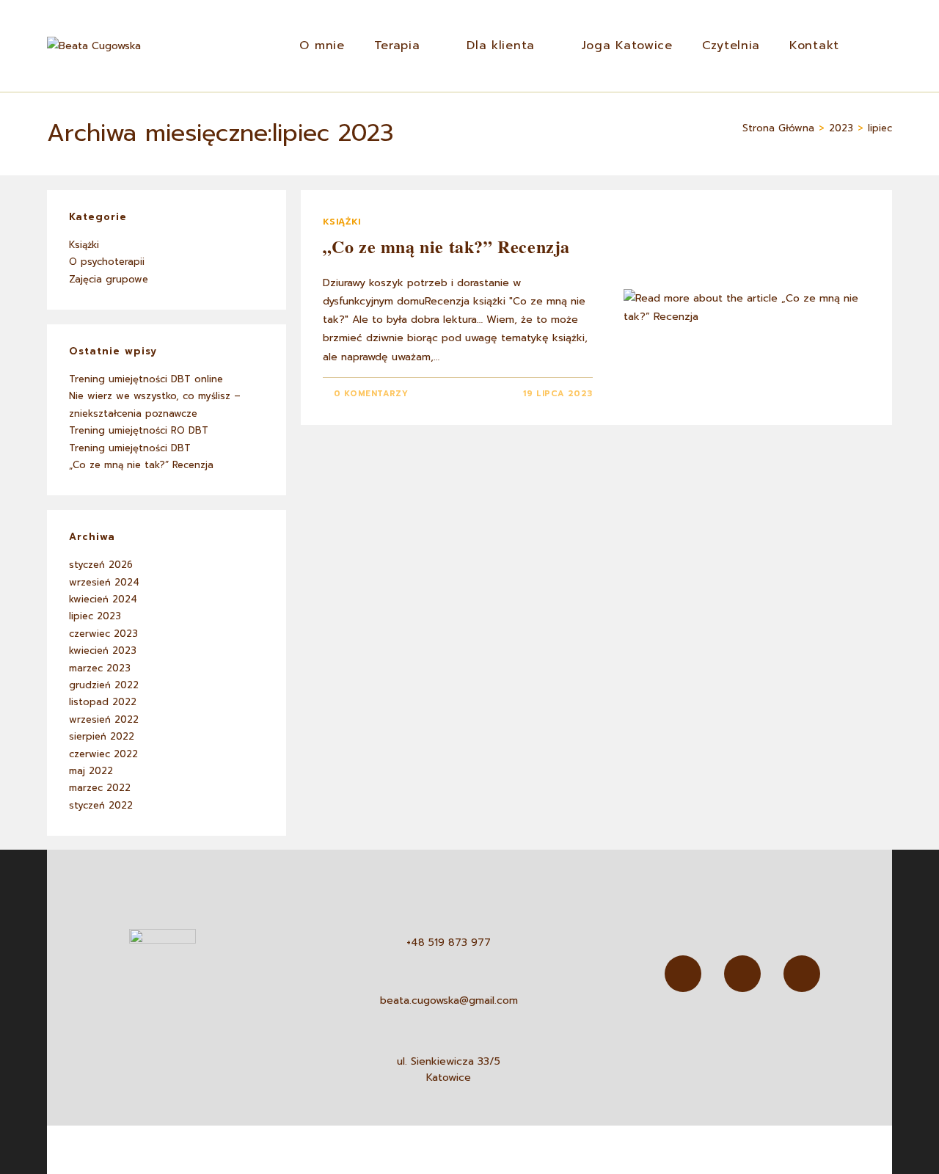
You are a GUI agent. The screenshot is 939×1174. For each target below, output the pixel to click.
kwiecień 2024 (103, 599)
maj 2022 (91, 771)
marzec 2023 (100, 668)
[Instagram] (742, 973)
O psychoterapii (107, 262)
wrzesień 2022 (104, 719)
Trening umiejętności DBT (130, 448)
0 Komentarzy (371, 393)
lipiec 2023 (95, 616)
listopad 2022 (102, 702)
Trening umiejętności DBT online (146, 379)
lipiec (880, 128)
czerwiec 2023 (103, 634)
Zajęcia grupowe (108, 279)
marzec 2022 (100, 788)
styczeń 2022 (101, 805)
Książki (342, 221)
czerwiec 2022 (103, 754)
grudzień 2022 (104, 685)
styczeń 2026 (101, 565)
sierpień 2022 (101, 736)
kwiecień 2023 (102, 650)
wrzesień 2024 (104, 582)
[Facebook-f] (683, 973)
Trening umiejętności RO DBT (138, 430)
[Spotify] (801, 973)
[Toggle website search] (873, 46)
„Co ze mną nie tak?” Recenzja (446, 246)
